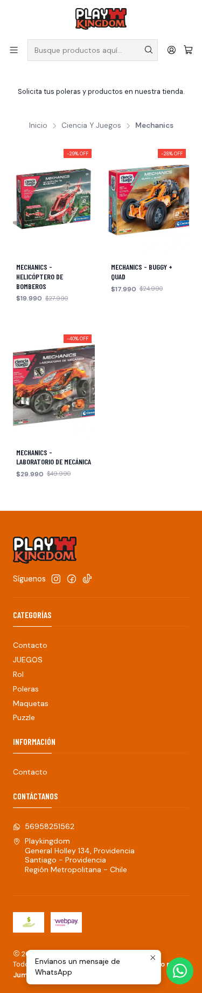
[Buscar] (149, 50)
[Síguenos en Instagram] (56, 578)
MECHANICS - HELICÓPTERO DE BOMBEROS (39, 276)
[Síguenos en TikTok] (87, 578)
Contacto (30, 645)
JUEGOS (28, 660)
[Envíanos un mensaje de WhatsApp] (179, 970)
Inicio (38, 125)
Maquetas (30, 703)
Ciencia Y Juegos (91, 125)
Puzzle (24, 717)
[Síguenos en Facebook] (71, 578)
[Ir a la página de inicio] (100, 19)
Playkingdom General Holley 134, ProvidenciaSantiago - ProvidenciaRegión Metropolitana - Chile (80, 855)
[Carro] (188, 50)
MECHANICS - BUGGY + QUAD (141, 271)
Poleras (26, 689)
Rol (18, 674)
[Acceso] (171, 50)
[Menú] (13, 50)
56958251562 (49, 826)
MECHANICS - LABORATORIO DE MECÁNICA (53, 457)
